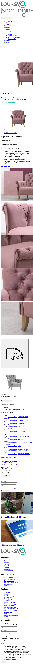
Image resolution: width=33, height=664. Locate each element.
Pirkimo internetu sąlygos (11, 615)
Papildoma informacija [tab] (10, 133)
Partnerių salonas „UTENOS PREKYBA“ (20, 442)
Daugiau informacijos (10, 659)
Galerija (6, 24)
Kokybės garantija (9, 596)
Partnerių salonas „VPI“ (14, 446)
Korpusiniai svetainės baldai (12, 579)
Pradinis (3, 50)
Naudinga (7, 29)
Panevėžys (7, 425)
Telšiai (6, 434)
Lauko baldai (8, 584)
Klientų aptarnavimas (14, 37)
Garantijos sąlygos (9, 600)
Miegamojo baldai (9, 581)
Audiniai (6, 23)
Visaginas (7, 444)
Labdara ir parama (13, 35)
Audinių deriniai (14, 339)
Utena (6, 441)
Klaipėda (6, 418)
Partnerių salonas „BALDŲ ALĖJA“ (18, 450)
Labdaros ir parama (9, 602)
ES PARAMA (12, 39)
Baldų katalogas (8, 21)
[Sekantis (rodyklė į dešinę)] (3, 643)
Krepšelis (6, 613)
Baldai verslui (8, 26)
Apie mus (7, 27)
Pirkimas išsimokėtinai (10, 610)
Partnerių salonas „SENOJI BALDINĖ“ (19, 436)
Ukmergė (6, 438)
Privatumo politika (9, 570)
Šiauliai (6, 447)
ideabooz (9, 634)
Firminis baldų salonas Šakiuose (17, 409)
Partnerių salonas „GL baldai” (16, 423)
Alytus (6, 415)
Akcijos (10, 31)
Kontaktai (7, 40)
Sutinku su (9, 489)
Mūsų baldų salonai (6, 401)
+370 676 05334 (7, 462)
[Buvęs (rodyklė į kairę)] (1, 643)
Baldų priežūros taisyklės (11, 608)
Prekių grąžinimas (9, 605)
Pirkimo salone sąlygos (10, 604)
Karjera (10, 34)
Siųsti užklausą (5, 490)
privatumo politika (12, 489)
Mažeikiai (7, 421)
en (8, 42)
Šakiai (6, 407)
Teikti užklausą (5, 476)
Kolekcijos (7, 566)
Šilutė (5, 452)
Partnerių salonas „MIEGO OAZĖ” (18, 417)
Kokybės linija (8, 597)
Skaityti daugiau (5, 166)
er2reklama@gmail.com (10, 464)
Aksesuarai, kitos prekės (11, 582)
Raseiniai (6, 430)
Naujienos (10, 32)
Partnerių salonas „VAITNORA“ (17, 439)
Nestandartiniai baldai (10, 607)
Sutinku (3, 662)
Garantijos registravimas (11, 599)
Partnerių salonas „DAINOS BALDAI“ (19, 420)
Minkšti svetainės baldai (23, 50)
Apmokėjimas (8, 612)
